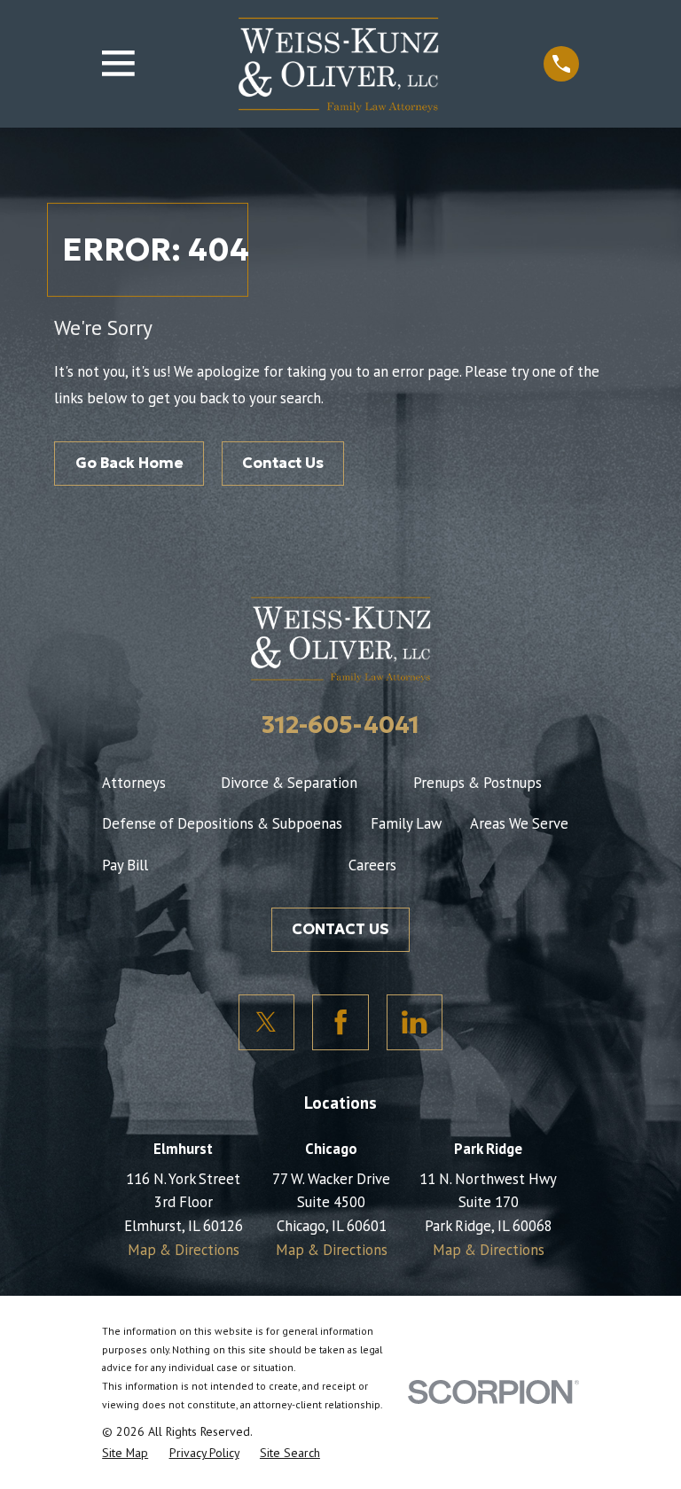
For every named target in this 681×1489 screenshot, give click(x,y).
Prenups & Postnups (477, 782)
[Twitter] (267, 1022)
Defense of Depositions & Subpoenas (222, 823)
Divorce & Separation (289, 782)
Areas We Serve (519, 823)
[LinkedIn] (415, 1022)
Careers (372, 865)
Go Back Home (129, 463)
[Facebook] (340, 1022)
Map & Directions (183, 1249)
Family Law (406, 823)
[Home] (339, 64)
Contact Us (283, 463)
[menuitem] (125, 1452)
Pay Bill (125, 865)
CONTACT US (340, 929)
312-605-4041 (340, 724)
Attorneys (134, 782)
